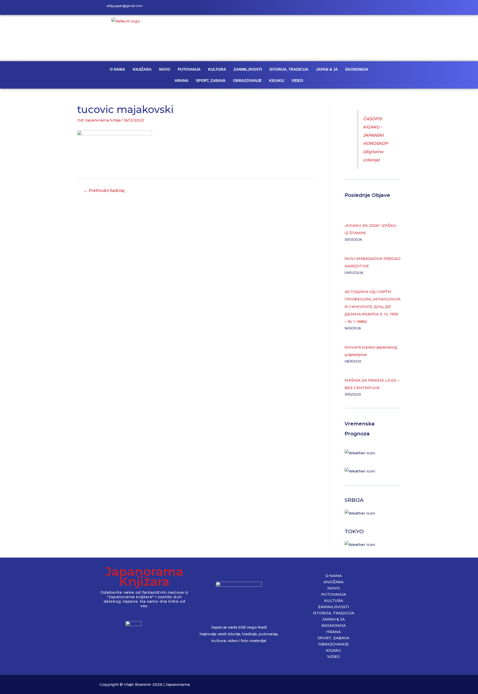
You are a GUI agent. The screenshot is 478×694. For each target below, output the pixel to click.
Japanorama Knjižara (144, 576)
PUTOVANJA (189, 69)
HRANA (181, 80)
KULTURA (217, 69)
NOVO (164, 69)
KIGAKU (276, 80)
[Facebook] (351, 7)
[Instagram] (362, 7)
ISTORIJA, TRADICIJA (288, 69)
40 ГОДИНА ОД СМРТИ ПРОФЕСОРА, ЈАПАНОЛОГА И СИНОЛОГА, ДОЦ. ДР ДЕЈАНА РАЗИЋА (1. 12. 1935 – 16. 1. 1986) (373, 306)
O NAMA (117, 69)
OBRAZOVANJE (247, 80)
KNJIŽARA (142, 69)
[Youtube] (373, 7)
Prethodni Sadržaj (104, 190)
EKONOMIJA (356, 69)
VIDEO (297, 80)
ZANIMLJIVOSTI (248, 69)
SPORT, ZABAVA (211, 80)
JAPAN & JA (327, 69)
